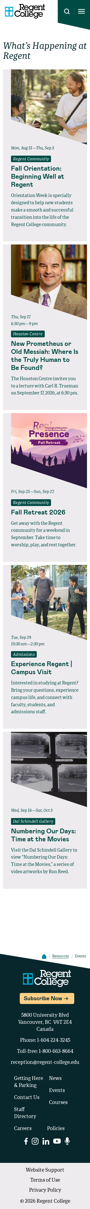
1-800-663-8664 (56, 1051)
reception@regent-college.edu (45, 1062)
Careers (23, 1128)
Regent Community (31, 159)
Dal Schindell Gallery (33, 822)
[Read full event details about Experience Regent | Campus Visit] (45, 602)
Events (57, 1090)
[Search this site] (67, 11)
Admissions (24, 655)
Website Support (45, 1170)
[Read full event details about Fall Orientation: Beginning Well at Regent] (45, 107)
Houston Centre (28, 334)
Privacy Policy (45, 1190)
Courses (58, 1102)
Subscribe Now (43, 998)
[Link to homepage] (25, 11)
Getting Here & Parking (28, 1082)
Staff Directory (25, 1113)
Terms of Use (45, 1180)
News (55, 1078)
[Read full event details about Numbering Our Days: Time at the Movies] (45, 769)
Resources (60, 956)
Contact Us (26, 1097)
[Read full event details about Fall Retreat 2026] (45, 450)
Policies (55, 1128)
